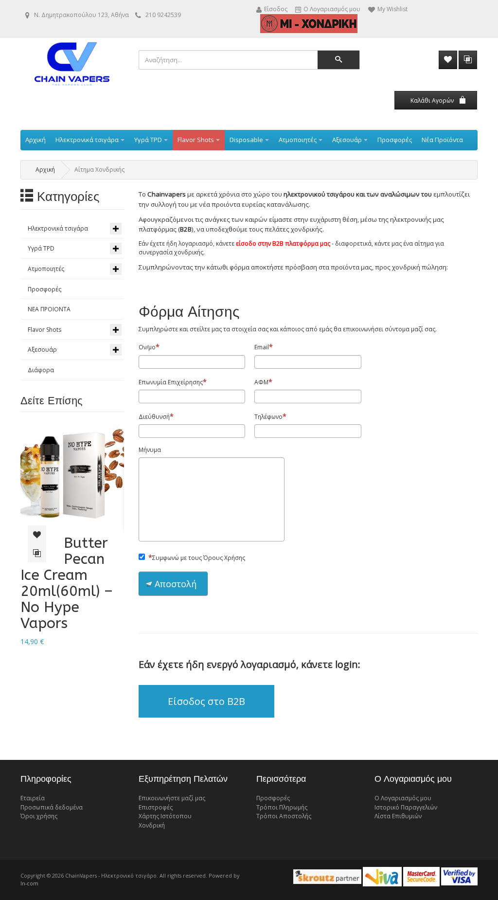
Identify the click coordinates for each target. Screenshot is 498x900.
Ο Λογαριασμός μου (331, 9)
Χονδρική (152, 825)
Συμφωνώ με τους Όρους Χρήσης (198, 558)
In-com (29, 883)
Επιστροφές (156, 807)
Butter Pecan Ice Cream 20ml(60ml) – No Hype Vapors (66, 583)
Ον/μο (147, 347)
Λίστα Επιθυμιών (398, 816)
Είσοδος (275, 9)
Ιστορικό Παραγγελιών (405, 807)
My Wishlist (392, 9)
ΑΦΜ (261, 382)
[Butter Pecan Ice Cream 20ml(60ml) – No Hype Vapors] (72, 473)
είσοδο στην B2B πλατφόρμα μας (283, 243)
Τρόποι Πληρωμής (281, 807)
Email (261, 347)
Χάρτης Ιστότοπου (165, 816)
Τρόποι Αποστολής (283, 816)
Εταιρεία (32, 798)
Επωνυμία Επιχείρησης (171, 382)
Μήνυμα (150, 450)
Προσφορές (273, 798)
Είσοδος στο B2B (206, 701)
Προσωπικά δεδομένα (51, 807)
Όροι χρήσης (38, 816)
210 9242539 (163, 15)
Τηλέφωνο (268, 417)
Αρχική (45, 169)
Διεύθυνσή (154, 417)
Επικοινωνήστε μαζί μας (172, 798)
